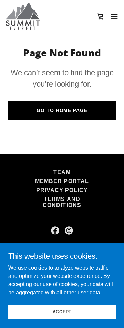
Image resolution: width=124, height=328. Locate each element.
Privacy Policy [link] (62, 190)
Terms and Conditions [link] (62, 202)
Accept (62, 311)
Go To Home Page (62, 110)
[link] (23, 16)
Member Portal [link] (62, 181)
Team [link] (62, 172)
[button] (114, 16)
